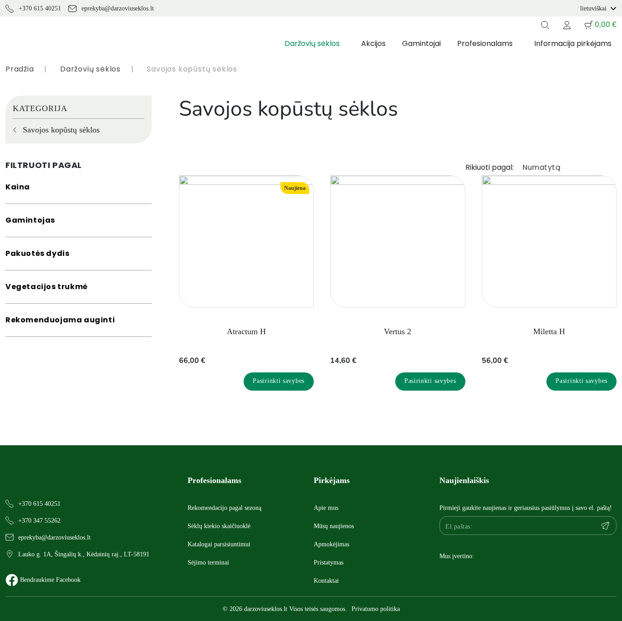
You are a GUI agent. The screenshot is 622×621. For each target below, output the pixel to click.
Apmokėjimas (331, 544)
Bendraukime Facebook (50, 579)
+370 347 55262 (39, 520)
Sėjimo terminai (208, 562)
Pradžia (19, 69)
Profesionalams (485, 43)
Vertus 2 (397, 331)
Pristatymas (328, 562)
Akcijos (373, 43)
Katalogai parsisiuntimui (219, 544)
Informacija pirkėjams (573, 43)
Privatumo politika (376, 609)
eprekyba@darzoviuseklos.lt (117, 8)
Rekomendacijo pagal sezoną (224, 507)
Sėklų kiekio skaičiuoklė (219, 526)
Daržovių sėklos (312, 43)
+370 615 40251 (39, 8)
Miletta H (549, 331)
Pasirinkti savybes (279, 380)
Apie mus (326, 507)
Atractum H (246, 331)
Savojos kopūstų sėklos (61, 129)
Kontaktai (326, 580)
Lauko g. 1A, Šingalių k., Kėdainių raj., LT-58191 (83, 554)
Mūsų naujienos (334, 526)
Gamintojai (421, 43)
